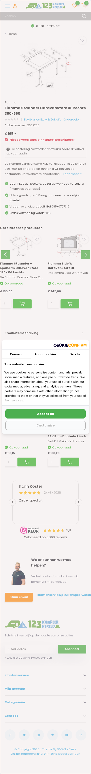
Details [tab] (75, 354)
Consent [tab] (16, 354)
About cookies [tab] (45, 354)
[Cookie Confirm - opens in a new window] (70, 345)
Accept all (45, 414)
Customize (45, 425)
